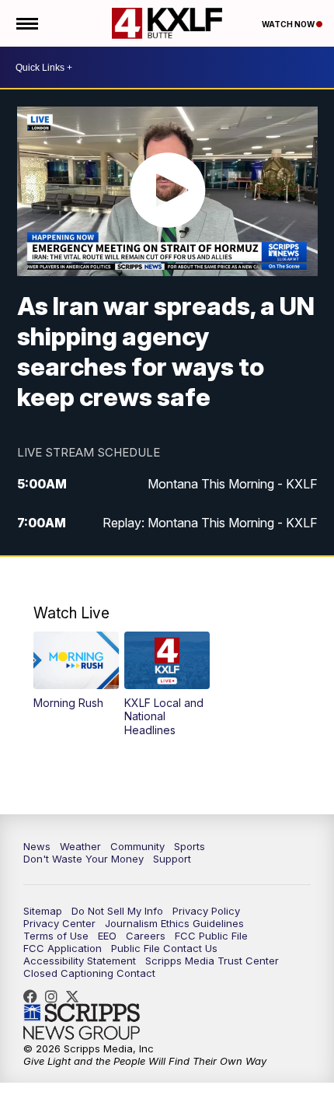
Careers (145, 935)
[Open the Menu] (26, 23)
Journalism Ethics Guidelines (174, 923)
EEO (107, 935)
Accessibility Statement (79, 960)
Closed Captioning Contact (89, 973)
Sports (189, 846)
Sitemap (42, 911)
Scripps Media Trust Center (212, 960)
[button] (76, 670)
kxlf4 (34, 996)
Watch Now (289, 24)
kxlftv (55, 996)
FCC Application (62, 948)
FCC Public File (211, 935)
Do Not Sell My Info (117, 911)
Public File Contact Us (164, 948)
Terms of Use (56, 935)
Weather (80, 846)
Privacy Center (59, 923)
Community (137, 846)
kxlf (76, 996)
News (36, 846)
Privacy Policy (206, 911)
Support (172, 858)
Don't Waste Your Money (83, 858)
